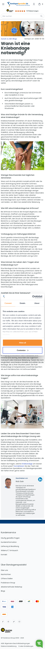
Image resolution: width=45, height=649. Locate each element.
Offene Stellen (7, 578)
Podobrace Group (8, 583)
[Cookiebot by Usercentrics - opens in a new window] (32, 296)
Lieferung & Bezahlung (10, 546)
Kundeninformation (9, 542)
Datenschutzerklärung (8, 646)
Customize (21, 350)
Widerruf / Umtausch (9, 550)
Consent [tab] (8, 303)
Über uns (4, 570)
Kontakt (4, 554)
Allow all (22, 343)
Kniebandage (27, 464)
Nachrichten (6, 574)
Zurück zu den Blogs (9, 39)
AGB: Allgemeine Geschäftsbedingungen (15, 643)
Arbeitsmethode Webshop (11, 587)
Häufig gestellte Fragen (10, 538)
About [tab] (36, 303)
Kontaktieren (19, 466)
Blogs (3, 591)
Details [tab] (22, 303)
